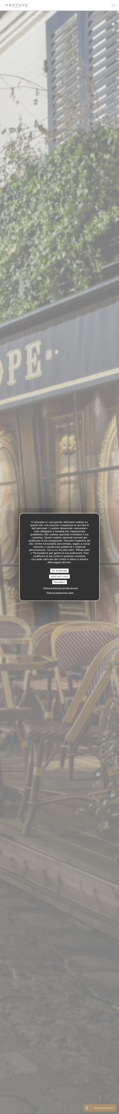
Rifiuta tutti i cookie (59, 576)
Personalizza (59, 582)
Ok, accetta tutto (59, 571)
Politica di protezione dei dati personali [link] (60, 588)
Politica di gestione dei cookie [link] (60, 592)
